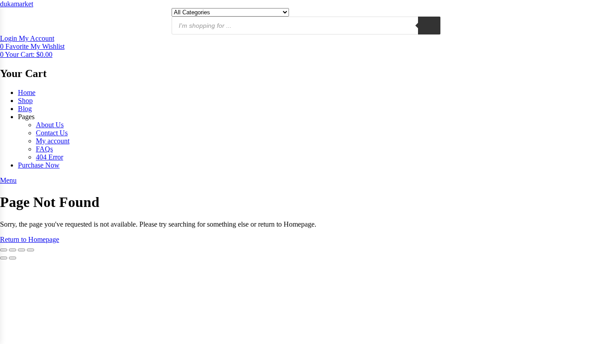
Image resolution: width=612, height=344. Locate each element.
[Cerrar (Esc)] (30, 250)
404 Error (49, 157)
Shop (25, 100)
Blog (25, 108)
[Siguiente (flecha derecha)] (12, 258)
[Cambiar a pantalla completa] (12, 250)
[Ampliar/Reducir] (3, 250)
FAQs (44, 149)
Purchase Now (39, 165)
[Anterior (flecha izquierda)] (3, 258)
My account (52, 141)
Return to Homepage (29, 239)
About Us (50, 125)
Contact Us (52, 133)
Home (26, 92)
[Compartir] (21, 250)
